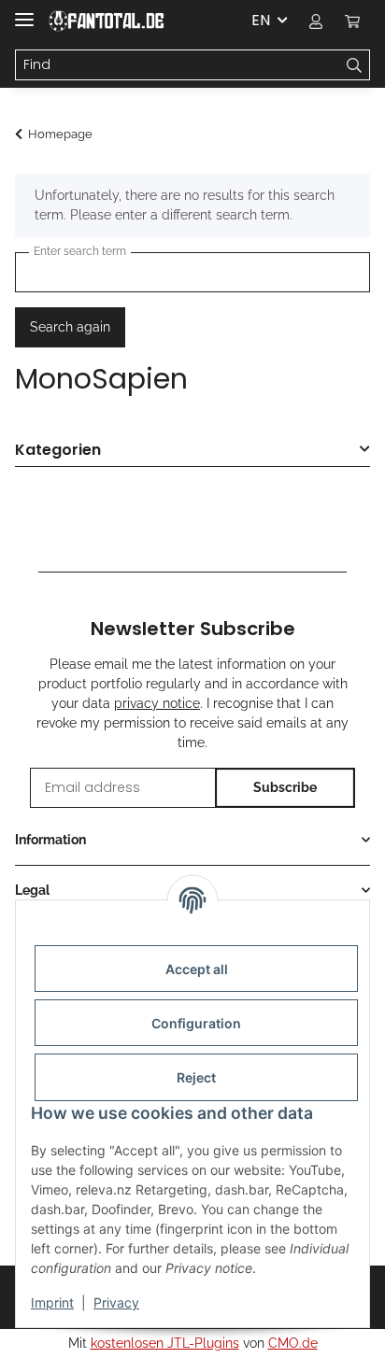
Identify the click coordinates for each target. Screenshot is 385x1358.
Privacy (116, 1302)
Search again (70, 326)
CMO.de (293, 1343)
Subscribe (285, 787)
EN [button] (260, 20)
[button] (316, 20)
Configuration (196, 1023)
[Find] (354, 65)
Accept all (196, 969)
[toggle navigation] (24, 11)
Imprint (52, 1302)
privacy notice (157, 703)
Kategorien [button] (58, 450)
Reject (196, 1077)
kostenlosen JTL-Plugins (165, 1343)
